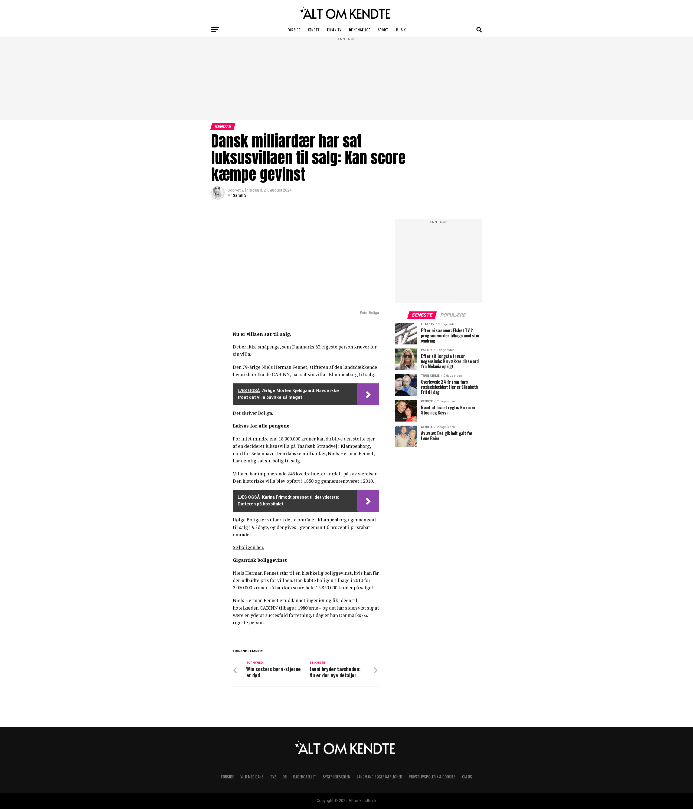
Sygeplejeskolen (336, 777)
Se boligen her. (248, 547)
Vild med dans (252, 777)
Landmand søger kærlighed (379, 777)
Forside (293, 29)
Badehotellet (304, 777)
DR (285, 777)
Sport (383, 29)
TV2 (273, 777)
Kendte (313, 29)
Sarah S (240, 195)
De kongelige (359, 29)
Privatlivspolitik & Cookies (432, 777)
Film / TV (334, 29)
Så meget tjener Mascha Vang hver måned (294, 658)
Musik (401, 29)
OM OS (467, 777)
